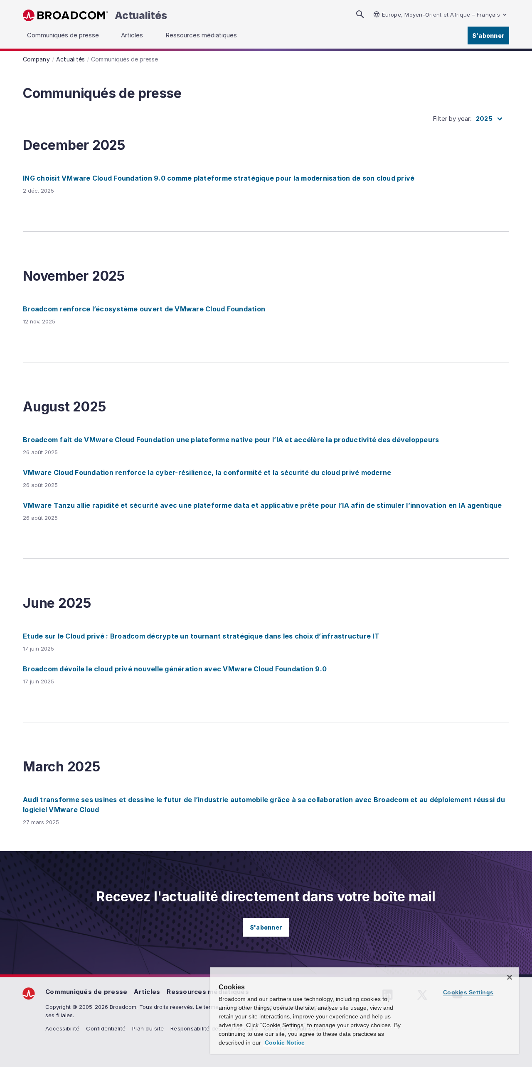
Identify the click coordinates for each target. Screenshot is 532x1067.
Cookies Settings (468, 992)
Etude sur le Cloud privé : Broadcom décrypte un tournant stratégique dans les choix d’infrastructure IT (201, 636)
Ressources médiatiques (208, 992)
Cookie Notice (284, 1042)
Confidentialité (106, 1028)
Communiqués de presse (86, 992)
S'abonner (488, 35)
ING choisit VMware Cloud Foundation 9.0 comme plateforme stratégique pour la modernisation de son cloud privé (218, 178)
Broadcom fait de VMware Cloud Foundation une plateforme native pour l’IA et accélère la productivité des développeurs (231, 440)
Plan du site (148, 1028)
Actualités (141, 15)
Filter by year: (452, 118)
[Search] (360, 14)
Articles (147, 992)
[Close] (509, 977)
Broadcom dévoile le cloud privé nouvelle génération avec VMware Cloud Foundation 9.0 (175, 669)
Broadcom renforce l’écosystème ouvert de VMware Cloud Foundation (144, 309)
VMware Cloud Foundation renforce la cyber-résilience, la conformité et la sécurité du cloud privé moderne (207, 472)
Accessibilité (62, 1028)
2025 (484, 118)
